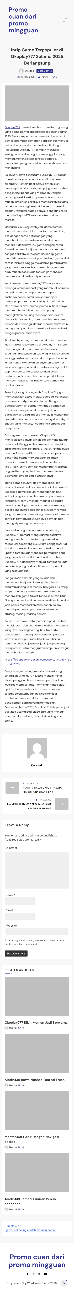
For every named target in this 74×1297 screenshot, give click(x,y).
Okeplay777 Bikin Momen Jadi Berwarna (36, 1022)
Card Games (45, 70)
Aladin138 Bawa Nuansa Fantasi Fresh (35, 1080)
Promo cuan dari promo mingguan (23, 20)
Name (10, 895)
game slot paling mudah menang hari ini (31, 1230)
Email (10, 910)
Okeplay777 (12, 127)
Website (11, 925)
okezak (29, 70)
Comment (12, 848)
